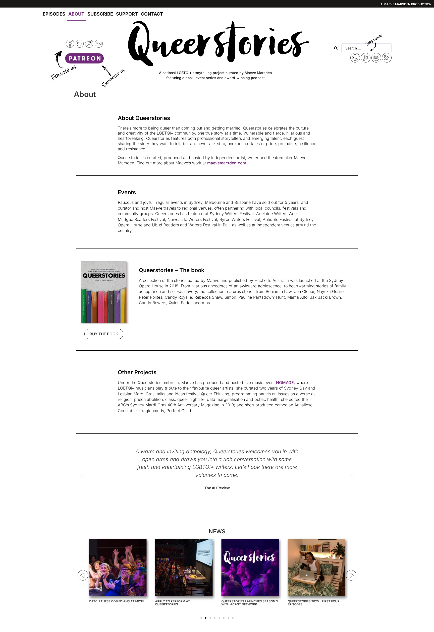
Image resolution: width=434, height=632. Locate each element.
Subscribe (100, 14)
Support (127, 14)
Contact (152, 14)
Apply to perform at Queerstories (172, 602)
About (76, 14)
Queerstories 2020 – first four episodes (313, 602)
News (217, 531)
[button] (81, 476)
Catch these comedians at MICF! (116, 601)
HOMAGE (285, 382)
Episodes (54, 14)
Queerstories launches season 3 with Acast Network (250, 602)
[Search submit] (335, 48)
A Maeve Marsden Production (406, 4)
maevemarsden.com (226, 162)
